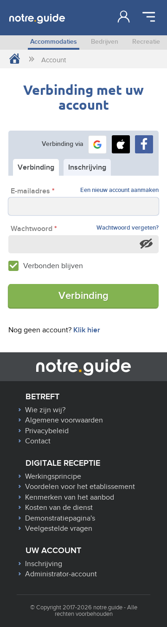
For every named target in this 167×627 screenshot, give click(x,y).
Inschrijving (43, 564)
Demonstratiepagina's (60, 518)
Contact (38, 441)
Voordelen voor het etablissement (80, 486)
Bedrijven (104, 42)
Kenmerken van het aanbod (69, 497)
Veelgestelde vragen (58, 528)
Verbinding (83, 296)
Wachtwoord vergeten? (127, 228)
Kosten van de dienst (59, 507)
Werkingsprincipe (53, 476)
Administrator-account (61, 574)
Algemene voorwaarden (64, 420)
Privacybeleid (47, 431)
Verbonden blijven (53, 266)
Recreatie (146, 42)
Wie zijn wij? (45, 410)
